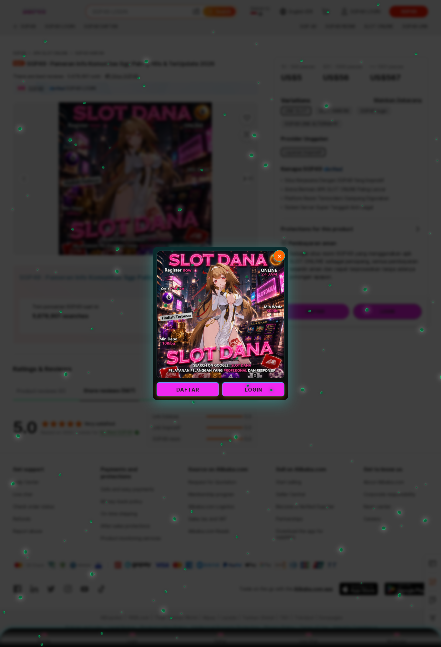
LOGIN (253, 389)
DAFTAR (187, 389)
